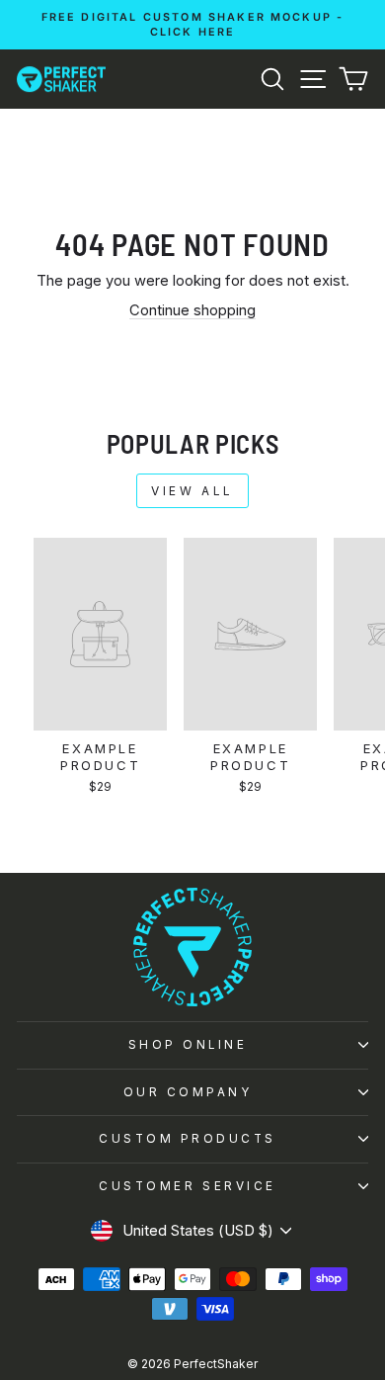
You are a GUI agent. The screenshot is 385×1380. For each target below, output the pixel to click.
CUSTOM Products (187, 1139)
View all (192, 490)
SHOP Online (188, 1045)
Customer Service (187, 1186)
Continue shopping (192, 310)
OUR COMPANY (188, 1092)
